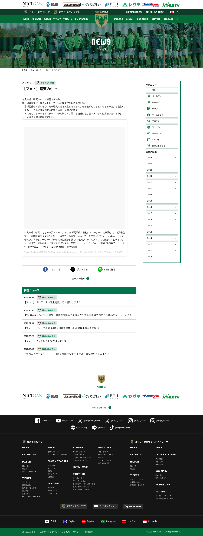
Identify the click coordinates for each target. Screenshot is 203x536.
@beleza (101, 427)
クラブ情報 (52, 465)
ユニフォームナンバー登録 (57, 454)
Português (111, 521)
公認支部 (51, 477)
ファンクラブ (103, 451)
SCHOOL (130, 19)
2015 (149, 225)
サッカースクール (79, 451)
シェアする (54, 269)
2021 (149, 188)
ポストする (82, 269)
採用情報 (89, 531)
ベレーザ (156, 102)
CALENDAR (37, 19)
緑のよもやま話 (47, 82)
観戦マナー (52, 471)
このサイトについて (48, 531)
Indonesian (153, 521)
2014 (149, 231)
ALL (153, 90)
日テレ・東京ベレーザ (39, 12)
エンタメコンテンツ (105, 460)
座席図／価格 (135, 482)
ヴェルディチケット (107, 506)
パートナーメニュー (80, 481)
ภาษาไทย (132, 521)
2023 (149, 176)
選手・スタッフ (53, 451)
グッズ (100, 457)
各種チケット (27, 493)
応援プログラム (103, 463)
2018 (149, 207)
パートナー (157, 133)
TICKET (57, 19)
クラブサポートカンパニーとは (84, 484)
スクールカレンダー (80, 460)
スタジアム (52, 468)
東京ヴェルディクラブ (69, 12)
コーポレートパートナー (81, 478)
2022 (149, 182)
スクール (156, 127)
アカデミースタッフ (55, 493)
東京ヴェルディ (35, 441)
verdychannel (67, 420)
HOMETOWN (142, 19)
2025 (149, 163)
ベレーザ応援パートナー (164, 498)
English (72, 521)
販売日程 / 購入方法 (29, 488)
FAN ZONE (168, 19)
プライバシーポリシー (71, 531)
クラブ (155, 108)
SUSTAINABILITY (134, 12)
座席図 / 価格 (26, 485)
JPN (177, 12)
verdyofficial (46, 420)
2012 (149, 244)
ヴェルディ (157, 96)
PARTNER (156, 19)
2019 (149, 200)
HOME (24, 70)
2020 (149, 194)
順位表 (24, 468)
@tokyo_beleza (117, 420)
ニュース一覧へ (77, 278)
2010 (149, 256)
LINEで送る (110, 269)
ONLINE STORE (157, 12)
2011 (149, 250)
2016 (149, 219)
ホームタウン (158, 114)
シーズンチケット (28, 482)
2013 (149, 238)
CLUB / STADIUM (79, 19)
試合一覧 (25, 466)
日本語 (53, 521)
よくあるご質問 (29, 531)
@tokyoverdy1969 (122, 427)
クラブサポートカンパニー (82, 486)
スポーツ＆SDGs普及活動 (82, 457)
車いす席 (25, 491)
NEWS (26, 19)
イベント (156, 139)
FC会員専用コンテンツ (106, 454)
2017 (149, 213)
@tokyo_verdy (140, 420)
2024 (149, 169)
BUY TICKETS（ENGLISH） (31, 496)
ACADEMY (118, 19)
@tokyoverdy (81, 427)
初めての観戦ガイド (29, 471)
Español (90, 521)
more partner (99, 408)
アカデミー (157, 121)
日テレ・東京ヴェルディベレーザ (151, 441)
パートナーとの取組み (81, 489)
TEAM (66, 19)
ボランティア (52, 474)
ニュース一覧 (36, 70)
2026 (149, 157)
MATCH (47, 19)
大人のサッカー (78, 454)
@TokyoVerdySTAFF (92, 420)
